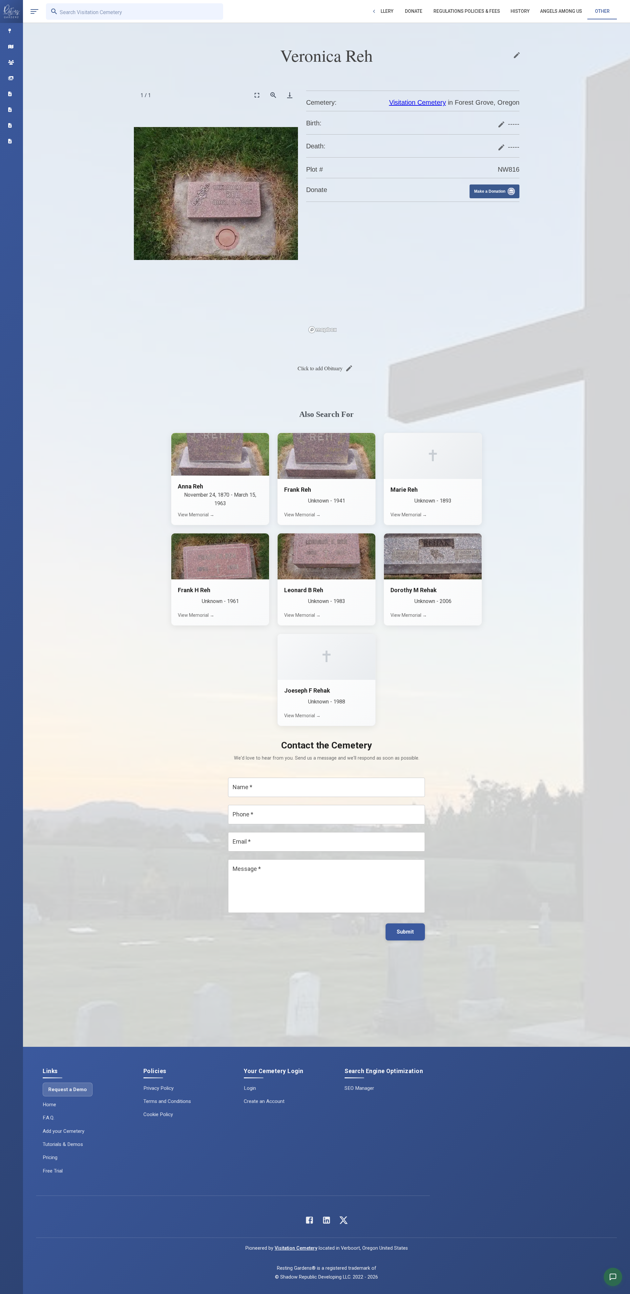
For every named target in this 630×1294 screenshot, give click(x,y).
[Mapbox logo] (322, 330)
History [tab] (520, 11)
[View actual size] (273, 95)
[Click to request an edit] (516, 55)
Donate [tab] (413, 11)
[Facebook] (309, 1222)
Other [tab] (602, 11)
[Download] (290, 95)
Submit (405, 932)
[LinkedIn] (326, 1222)
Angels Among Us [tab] (561, 11)
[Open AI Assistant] (613, 1277)
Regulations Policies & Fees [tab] (466, 11)
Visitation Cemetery (417, 102)
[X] (343, 1222)
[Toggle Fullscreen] (257, 95)
